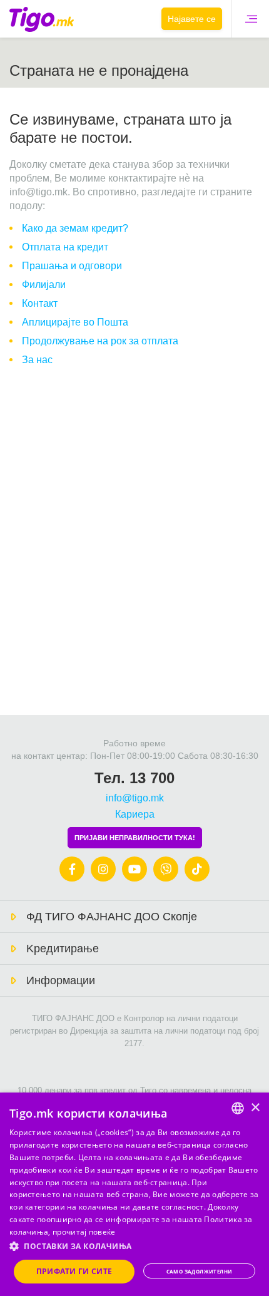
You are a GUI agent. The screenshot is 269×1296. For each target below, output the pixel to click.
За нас (37, 359)
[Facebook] (71, 869)
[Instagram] (103, 869)
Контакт (40, 303)
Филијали (44, 284)
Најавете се (192, 19)
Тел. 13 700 (134, 777)
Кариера (135, 814)
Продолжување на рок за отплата (100, 341)
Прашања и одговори (72, 265)
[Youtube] (134, 869)
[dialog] (134, 1194)
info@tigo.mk (135, 798)
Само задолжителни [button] (199, 1271)
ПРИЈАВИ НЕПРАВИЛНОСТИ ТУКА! (134, 837)
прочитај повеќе (84, 1232)
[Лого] (41, 19)
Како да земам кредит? (75, 228)
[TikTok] (197, 869)
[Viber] (165, 869)
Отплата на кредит (65, 247)
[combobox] (237, 1108)
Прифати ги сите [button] (74, 1271)
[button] (134, 1246)
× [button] (255, 1108)
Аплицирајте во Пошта (75, 322)
